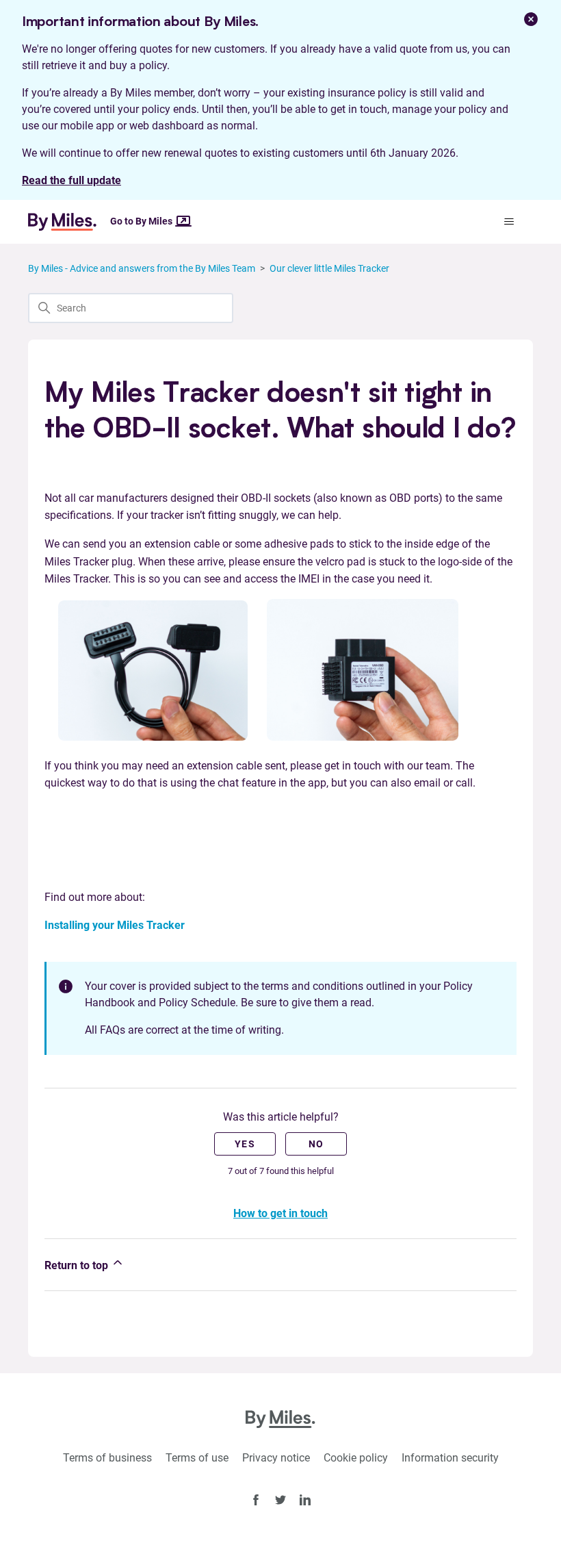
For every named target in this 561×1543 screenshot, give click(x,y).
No (316, 1143)
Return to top (77, 1265)
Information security (450, 1457)
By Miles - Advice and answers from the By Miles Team (141, 268)
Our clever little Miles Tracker (329, 268)
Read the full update (71, 180)
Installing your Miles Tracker (114, 925)
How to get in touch (280, 1213)
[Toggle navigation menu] (508, 222)
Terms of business (107, 1457)
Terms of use (197, 1457)
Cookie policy (356, 1457)
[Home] (67, 222)
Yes (245, 1143)
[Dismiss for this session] (531, 19)
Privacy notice (276, 1457)
